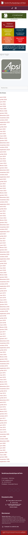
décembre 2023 (4, 170)
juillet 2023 (3, 181)
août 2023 (3, 179)
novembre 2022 (4, 200)
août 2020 (3, 261)
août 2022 (3, 206)
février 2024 (3, 165)
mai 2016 (3, 352)
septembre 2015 (5, 368)
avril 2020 (3, 270)
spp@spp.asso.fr (9, 480)
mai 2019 (3, 295)
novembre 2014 (4, 388)
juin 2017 (3, 332)
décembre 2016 (4, 341)
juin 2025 (3, 129)
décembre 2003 (4, 441)
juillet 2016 (3, 350)
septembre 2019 (5, 286)
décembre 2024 (4, 143)
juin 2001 (3, 448)
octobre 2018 (4, 311)
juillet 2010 (3, 423)
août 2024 (3, 152)
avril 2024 (3, 161)
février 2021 (3, 247)
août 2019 (3, 288)
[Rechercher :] (14, 88)
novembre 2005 (4, 434)
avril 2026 (3, 106)
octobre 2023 (4, 174)
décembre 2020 (4, 252)
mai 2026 (3, 104)
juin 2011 (3, 418)
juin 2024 (3, 156)
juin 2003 (3, 443)
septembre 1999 (5, 461)
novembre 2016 (4, 343)
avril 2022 (3, 215)
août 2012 (3, 402)
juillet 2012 (3, 404)
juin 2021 (3, 238)
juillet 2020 (3, 263)
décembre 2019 (4, 279)
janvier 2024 (3, 168)
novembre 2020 (4, 254)
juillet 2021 (3, 236)
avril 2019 (3, 297)
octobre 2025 (4, 120)
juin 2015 (3, 373)
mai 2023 (3, 186)
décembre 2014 (4, 386)
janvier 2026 (3, 113)
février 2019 (3, 302)
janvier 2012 (3, 414)
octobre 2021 (4, 229)
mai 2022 (3, 213)
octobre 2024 (4, 147)
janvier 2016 (3, 359)
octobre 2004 (4, 439)
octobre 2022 (4, 202)
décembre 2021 (4, 225)
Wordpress (23, 532)
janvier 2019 (3, 304)
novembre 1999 (4, 459)
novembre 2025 (4, 118)
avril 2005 (3, 436)
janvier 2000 (3, 457)
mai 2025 (3, 131)
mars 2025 (3, 136)
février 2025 (3, 138)
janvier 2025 (3, 140)
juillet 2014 (3, 391)
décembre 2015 (4, 361)
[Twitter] (13, 489)
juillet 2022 (3, 209)
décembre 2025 (4, 115)
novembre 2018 (4, 309)
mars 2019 (3, 300)
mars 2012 (3, 409)
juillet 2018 (3, 318)
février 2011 (3, 420)
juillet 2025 (3, 127)
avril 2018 (3, 322)
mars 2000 (3, 455)
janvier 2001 (3, 452)
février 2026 (3, 111)
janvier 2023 (3, 195)
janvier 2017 (3, 338)
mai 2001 (3, 450)
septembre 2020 (5, 259)
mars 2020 (3, 272)
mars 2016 (3, 354)
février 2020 (3, 275)
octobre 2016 (4, 345)
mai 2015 (3, 375)
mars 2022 (3, 218)
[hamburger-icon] (12, 8)
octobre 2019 (4, 284)
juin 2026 (3, 102)
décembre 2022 (4, 197)
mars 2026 (3, 108)
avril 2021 (3, 243)
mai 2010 (3, 427)
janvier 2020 (3, 277)
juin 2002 (3, 445)
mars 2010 (3, 432)
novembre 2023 (4, 172)
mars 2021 (3, 245)
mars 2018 (3, 325)
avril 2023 (3, 188)
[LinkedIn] (17, 489)
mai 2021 (3, 241)
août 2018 (3, 316)
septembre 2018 (5, 313)
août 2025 (3, 124)
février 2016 (3, 357)
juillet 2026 (3, 99)
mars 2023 (3, 190)
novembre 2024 (4, 145)
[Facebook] (9, 489)
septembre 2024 (5, 149)
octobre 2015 (4, 366)
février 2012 (3, 411)
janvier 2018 (3, 329)
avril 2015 (3, 377)
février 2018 (3, 327)
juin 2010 (3, 425)
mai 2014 (3, 393)
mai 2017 (3, 334)
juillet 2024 (3, 154)
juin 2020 (3, 266)
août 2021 (3, 234)
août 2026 (3, 97)
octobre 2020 (4, 256)
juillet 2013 (3, 398)
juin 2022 (3, 211)
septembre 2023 (5, 177)
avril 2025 (3, 133)
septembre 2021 (5, 231)
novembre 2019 (4, 282)
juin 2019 (3, 293)
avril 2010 (3, 429)
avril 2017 (3, 336)
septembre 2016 (5, 348)
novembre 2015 (4, 363)
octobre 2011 (4, 416)
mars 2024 (3, 163)
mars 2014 (3, 395)
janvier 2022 (3, 222)
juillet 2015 (3, 370)
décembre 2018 (4, 307)
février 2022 (3, 220)
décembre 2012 (4, 400)
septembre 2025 (5, 122)
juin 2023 (3, 184)
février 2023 (3, 193)
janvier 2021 (3, 250)
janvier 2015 (3, 384)
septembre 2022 (5, 204)
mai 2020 (3, 268)
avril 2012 (3, 407)
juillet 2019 (3, 291)
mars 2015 (3, 379)
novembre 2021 (4, 227)
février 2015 (3, 382)
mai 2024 (3, 159)
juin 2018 (3, 320)
